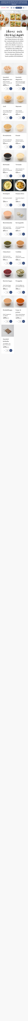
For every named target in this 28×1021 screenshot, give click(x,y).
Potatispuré (6, 193)
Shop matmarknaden (8, 11)
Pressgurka (19, 281)
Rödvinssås (6, 164)
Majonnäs (18, 106)
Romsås (18, 135)
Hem (2, 11)
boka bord (18, 7)
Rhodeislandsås (7, 223)
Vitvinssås (18, 164)
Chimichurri (6, 252)
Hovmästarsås (7, 135)
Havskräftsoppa (7, 310)
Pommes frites (20, 193)
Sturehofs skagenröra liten (19, 79)
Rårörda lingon (7, 281)
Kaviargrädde (20, 223)
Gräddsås (18, 252)
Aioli (4, 106)
